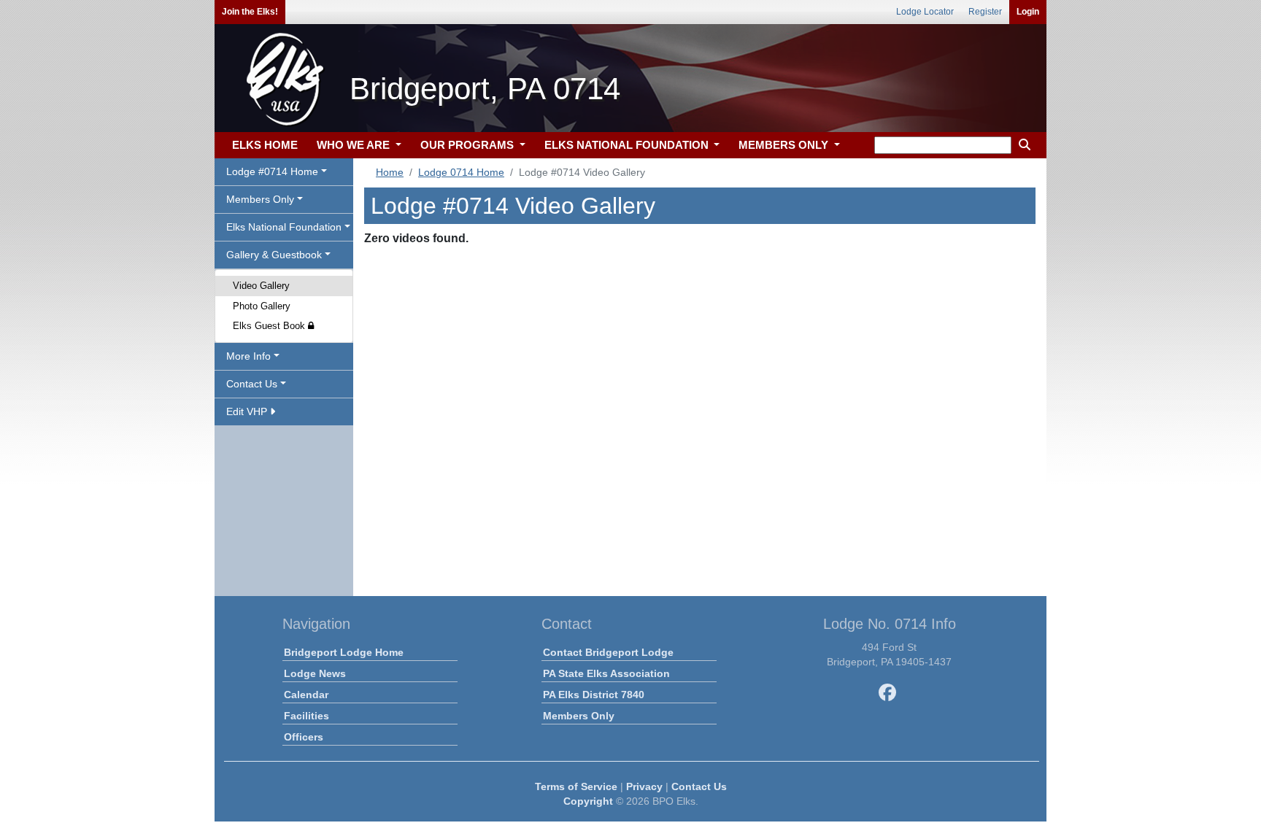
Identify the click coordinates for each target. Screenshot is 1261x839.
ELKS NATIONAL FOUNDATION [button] (628, 145)
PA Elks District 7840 (593, 694)
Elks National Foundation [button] (284, 227)
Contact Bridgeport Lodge (608, 652)
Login (1028, 12)
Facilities (306, 716)
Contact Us (699, 786)
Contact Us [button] (251, 384)
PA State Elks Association (606, 673)
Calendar (306, 694)
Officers (303, 737)
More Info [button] (248, 356)
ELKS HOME (265, 145)
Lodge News (315, 673)
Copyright (588, 801)
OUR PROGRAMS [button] (468, 145)
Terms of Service (576, 786)
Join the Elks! (250, 12)
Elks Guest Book (270, 325)
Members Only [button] (260, 199)
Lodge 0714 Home (461, 172)
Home (390, 172)
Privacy (644, 786)
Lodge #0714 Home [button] (272, 171)
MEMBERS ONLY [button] (785, 145)
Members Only (578, 716)
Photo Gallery (261, 306)
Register (985, 12)
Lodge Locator (925, 12)
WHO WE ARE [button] (355, 145)
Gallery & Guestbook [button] (274, 254)
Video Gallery (261, 285)
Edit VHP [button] (248, 411)
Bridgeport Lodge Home (344, 652)
